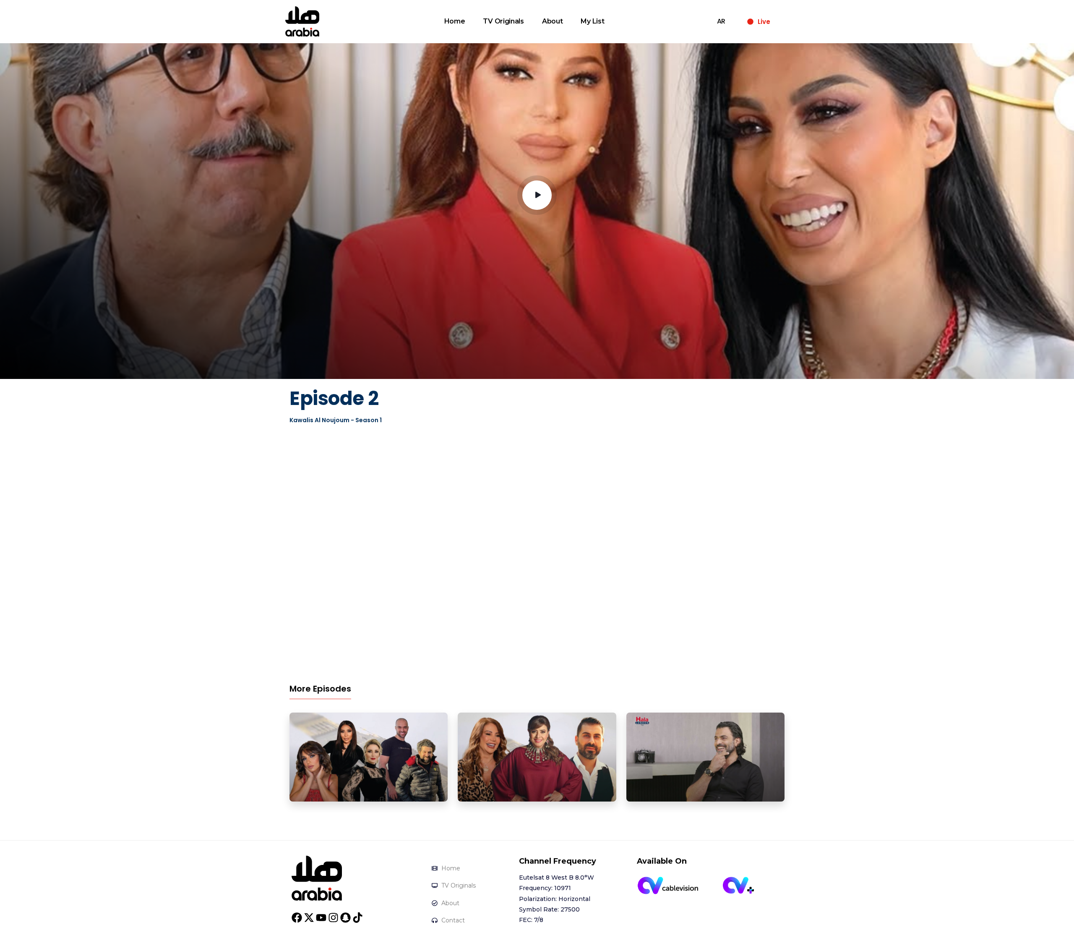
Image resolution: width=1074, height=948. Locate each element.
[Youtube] (321, 917)
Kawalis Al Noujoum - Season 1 (335, 420)
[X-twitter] (309, 917)
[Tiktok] (357, 917)
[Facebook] (297, 917)
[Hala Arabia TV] (317, 877)
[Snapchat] (345, 917)
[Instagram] (333, 917)
